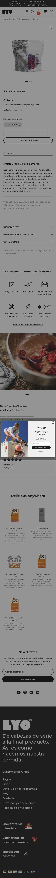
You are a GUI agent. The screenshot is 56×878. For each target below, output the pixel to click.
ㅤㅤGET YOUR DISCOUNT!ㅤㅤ (41, 447)
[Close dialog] (53, 422)
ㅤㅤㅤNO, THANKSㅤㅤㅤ (41, 451)
